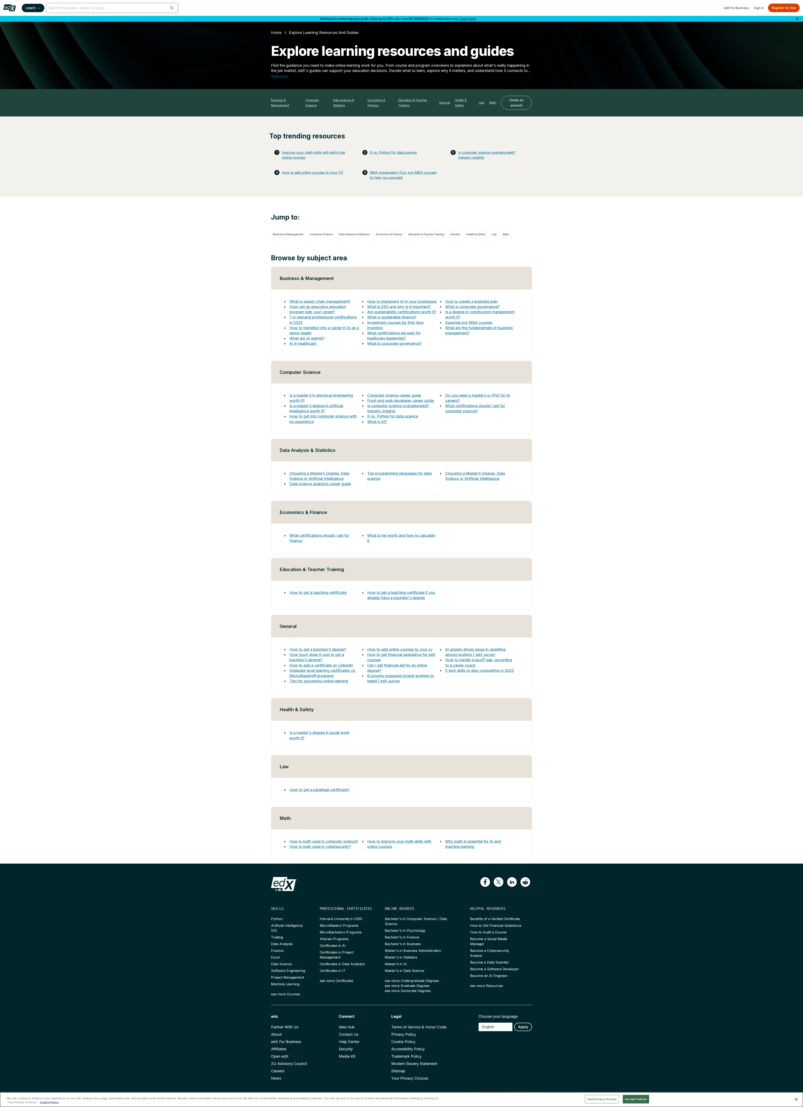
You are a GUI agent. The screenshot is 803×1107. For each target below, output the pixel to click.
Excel (275, 957)
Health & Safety (461, 102)
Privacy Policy (403, 1034)
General (444, 102)
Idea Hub (347, 1027)
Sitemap (398, 1071)
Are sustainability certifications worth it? (401, 312)
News (276, 1078)
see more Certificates (336, 981)
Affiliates (278, 1049)
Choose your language (498, 1016)
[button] (172, 8)
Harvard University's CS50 (341, 919)
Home (276, 32)
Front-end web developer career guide (400, 400)
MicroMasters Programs (339, 925)
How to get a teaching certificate (318, 592)
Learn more (468, 18)
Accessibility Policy (408, 1049)
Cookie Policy (403, 1041)
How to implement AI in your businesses (402, 301)
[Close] (796, 1099)
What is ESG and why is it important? (399, 306)
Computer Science (312, 102)
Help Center (349, 1041)
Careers (277, 1071)
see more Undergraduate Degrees (412, 981)
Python (277, 919)
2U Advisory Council (289, 1063)
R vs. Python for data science (393, 152)
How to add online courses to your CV (312, 172)
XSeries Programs (334, 939)
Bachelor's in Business (403, 944)
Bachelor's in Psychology (405, 930)
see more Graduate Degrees (407, 986)
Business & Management (280, 102)
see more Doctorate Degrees (408, 991)
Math (492, 102)
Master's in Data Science (404, 971)
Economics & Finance (376, 102)
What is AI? (377, 421)
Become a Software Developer (494, 969)
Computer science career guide (394, 395)
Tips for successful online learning (318, 681)
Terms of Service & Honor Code (418, 1027)
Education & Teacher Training (412, 102)
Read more (279, 76)
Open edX (280, 1056)
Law (481, 102)
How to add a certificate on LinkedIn (321, 665)
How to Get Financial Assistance (495, 925)
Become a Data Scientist (489, 962)
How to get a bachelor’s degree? (317, 649)
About (276, 1034)
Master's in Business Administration (413, 950)
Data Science (281, 964)
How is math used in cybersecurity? (320, 846)
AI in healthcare (302, 343)
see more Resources (486, 986)
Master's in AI (396, 964)
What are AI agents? (307, 338)
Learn (31, 8)
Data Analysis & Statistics (343, 102)
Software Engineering (288, 971)
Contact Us (348, 1034)
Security (346, 1049)
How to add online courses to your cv (399, 649)
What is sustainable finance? (391, 317)
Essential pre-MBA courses (468, 322)
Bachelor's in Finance (402, 937)
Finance (277, 950)
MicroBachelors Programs (341, 932)
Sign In (759, 8)
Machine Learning (285, 984)
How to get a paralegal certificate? (319, 789)
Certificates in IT (332, 971)
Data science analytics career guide (320, 484)
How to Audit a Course (488, 932)
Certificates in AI (333, 945)
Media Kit (347, 1056)
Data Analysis (282, 944)
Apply (523, 1027)
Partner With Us (284, 1027)
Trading (277, 937)
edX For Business (736, 8)
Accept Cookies (636, 1099)
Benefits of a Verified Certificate (495, 919)
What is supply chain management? (319, 301)
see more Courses (285, 994)
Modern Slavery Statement (414, 1063)
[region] (401, 1099)
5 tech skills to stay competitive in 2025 (479, 670)
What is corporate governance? (394, 343)
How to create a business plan (471, 301)
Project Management (287, 977)
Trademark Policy (406, 1056)
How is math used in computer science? (323, 841)
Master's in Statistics (401, 957)
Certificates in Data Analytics (342, 964)
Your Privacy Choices (409, 1078)
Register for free (784, 8)
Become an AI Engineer (489, 976)
